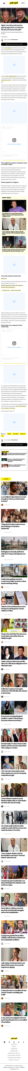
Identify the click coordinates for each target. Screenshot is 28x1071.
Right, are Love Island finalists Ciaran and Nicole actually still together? (17, 465)
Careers (14, 1048)
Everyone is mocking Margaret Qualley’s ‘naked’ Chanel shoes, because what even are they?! (12, 718)
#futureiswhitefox (10, 287)
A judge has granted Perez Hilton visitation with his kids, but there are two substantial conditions (13, 938)
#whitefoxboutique (6, 285)
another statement (6, 80)
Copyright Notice (14, 1055)
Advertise (14, 1051)
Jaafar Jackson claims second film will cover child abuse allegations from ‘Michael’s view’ (14, 663)
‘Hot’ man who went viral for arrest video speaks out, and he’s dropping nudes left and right (13, 773)
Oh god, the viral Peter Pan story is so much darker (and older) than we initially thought (13, 636)
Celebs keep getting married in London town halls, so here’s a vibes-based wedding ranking (13, 581)
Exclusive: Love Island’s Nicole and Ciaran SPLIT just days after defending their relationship (16, 460)
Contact (14, 1044)
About (14, 1046)
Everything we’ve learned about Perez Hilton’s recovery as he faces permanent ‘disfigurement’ (13, 215)
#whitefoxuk (14, 285)
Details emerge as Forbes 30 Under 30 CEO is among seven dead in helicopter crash (13, 250)
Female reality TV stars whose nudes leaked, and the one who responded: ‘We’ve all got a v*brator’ (13, 746)
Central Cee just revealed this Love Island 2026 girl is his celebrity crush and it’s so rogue (13, 883)
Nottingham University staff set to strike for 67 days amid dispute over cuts (13, 554)
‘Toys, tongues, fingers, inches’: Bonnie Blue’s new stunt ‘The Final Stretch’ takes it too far (13, 233)
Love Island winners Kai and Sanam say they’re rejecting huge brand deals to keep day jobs (17, 454)
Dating (9, 433)
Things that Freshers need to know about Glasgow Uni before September (13, 526)
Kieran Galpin (7, 39)
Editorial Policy (14, 1053)
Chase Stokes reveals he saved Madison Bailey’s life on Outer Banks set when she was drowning (13, 801)
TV (2, 436)
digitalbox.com (15, 1069)
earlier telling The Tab (11, 76)
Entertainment (14, 39)
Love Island (8, 48)
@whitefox (4, 278)
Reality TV (22, 433)
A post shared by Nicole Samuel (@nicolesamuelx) (14, 159)
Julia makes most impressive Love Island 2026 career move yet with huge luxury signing (13, 965)
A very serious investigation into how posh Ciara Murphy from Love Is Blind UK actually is (14, 1020)
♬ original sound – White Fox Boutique (11, 290)
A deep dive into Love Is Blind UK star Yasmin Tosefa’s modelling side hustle (13, 993)
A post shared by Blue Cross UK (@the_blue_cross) (14, 363)
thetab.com (11, 1065)
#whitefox (20, 285)
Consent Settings (14, 1057)
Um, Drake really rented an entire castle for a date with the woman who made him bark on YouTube (13, 828)
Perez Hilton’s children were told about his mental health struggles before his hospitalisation (12, 910)
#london (3, 287)
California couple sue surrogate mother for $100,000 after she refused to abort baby (14, 691)
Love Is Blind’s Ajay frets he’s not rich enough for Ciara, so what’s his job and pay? (13, 499)
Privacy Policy (14, 1060)
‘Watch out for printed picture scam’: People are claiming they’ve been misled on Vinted (13, 609)
